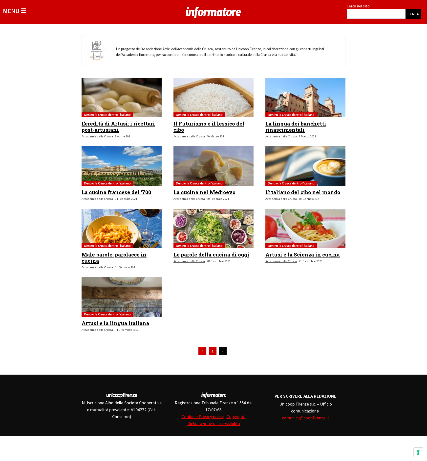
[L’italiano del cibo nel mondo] (305, 166)
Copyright (236, 416)
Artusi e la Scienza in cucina (302, 254)
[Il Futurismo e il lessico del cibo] (213, 97)
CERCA (413, 13)
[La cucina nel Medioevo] (213, 166)
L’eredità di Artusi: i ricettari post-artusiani (118, 126)
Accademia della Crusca (97, 136)
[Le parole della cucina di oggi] (213, 228)
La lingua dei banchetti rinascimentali (295, 126)
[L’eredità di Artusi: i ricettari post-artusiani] (122, 97)
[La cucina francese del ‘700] (122, 166)
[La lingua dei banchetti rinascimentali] (305, 97)
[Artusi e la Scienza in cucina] (305, 228)
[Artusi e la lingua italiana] (122, 297)
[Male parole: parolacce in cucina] (122, 228)
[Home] (213, 11)
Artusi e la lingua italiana (115, 323)
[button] (14, 11)
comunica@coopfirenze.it (305, 418)
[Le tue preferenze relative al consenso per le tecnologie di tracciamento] (418, 452)
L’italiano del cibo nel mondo (302, 192)
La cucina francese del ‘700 (116, 192)
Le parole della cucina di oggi (211, 254)
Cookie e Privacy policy (203, 416)
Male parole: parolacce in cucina (114, 257)
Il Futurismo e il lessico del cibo (208, 126)
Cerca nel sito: (358, 5)
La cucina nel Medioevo (204, 192)
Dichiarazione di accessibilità (213, 423)
